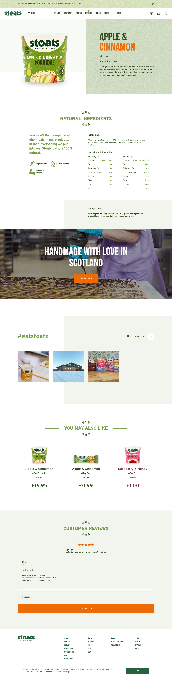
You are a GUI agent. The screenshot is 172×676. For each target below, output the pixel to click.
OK (138, 670)
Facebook (138, 642)
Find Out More (86, 278)
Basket (90, 648)
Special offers (69, 652)
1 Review (114, 61)
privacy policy (90, 669)
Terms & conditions (117, 642)
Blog (65, 655)
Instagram (138, 645)
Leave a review (86, 608)
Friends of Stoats (102, 13)
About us (67, 642)
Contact (67, 645)
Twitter (137, 648)
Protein (79, 13)
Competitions (68, 648)
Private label (68, 659)
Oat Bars (57, 13)
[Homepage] (13, 13)
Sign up (90, 645)
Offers (118, 13)
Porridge (88, 13)
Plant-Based (68, 13)
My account (91, 642)
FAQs (89, 652)
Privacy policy (115, 645)
